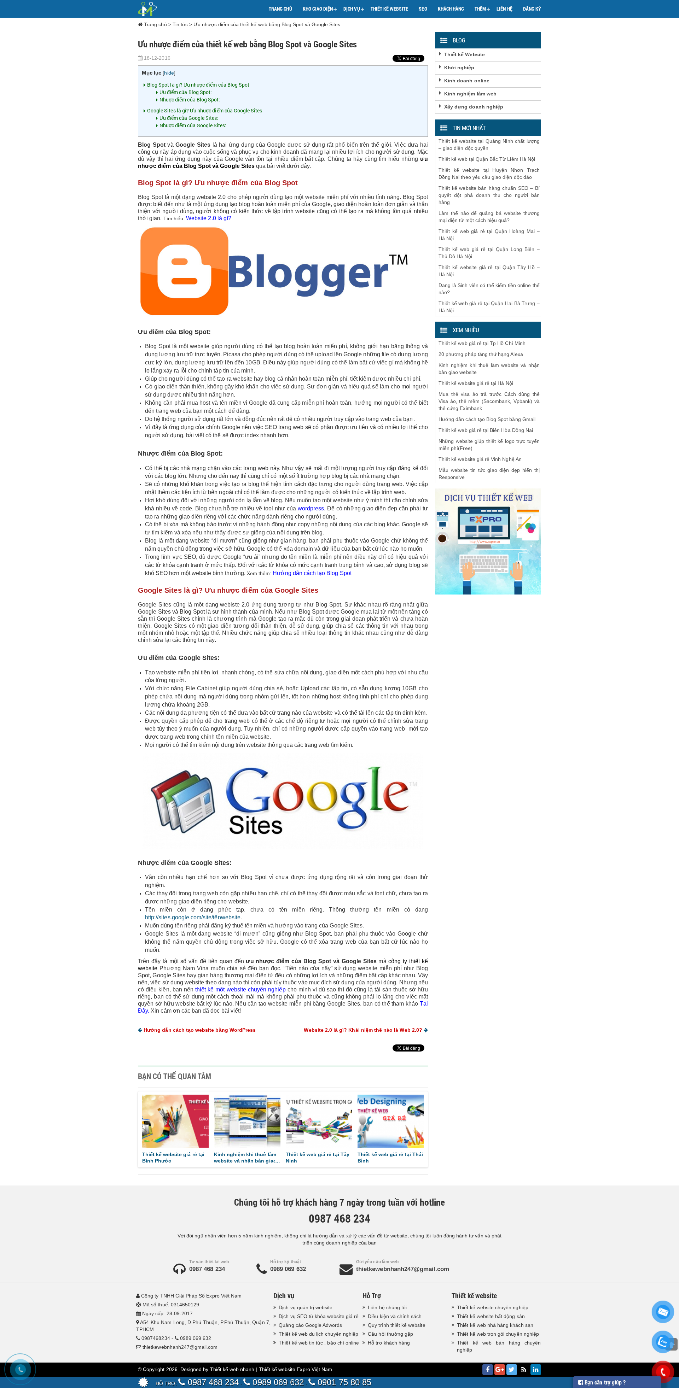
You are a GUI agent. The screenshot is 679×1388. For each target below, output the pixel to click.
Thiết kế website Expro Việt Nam (295, 1369)
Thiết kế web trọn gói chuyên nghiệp (498, 1334)
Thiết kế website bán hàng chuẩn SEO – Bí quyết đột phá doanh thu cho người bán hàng (489, 195)
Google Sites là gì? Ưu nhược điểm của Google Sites (204, 110)
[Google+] (499, 1369)
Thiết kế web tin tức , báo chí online (319, 1343)
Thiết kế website (389, 8)
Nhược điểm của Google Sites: (192, 125)
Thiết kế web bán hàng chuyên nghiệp (499, 1346)
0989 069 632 (288, 1269)
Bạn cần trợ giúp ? (604, 1382)
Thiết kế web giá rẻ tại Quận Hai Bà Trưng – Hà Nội (489, 306)
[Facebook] (487, 1369)
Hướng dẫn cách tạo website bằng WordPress (199, 1030)
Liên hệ (504, 8)
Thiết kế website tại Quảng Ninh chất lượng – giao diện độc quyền (489, 144)
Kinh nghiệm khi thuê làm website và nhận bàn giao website (489, 368)
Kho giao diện (320, 9)
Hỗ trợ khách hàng (389, 1343)
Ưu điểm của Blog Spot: (185, 92)
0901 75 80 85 (343, 1382)
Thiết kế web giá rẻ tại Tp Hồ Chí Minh (316, 1158)
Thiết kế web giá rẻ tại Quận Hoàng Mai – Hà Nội (489, 234)
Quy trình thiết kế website (396, 1325)
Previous (132, 1127)
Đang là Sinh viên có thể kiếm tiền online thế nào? (489, 288)
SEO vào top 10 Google (242, 1154)
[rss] (523, 1369)
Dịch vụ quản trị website (305, 1307)
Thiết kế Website (464, 54)
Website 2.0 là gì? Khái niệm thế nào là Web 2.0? (363, 1030)
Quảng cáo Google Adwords (310, 1325)
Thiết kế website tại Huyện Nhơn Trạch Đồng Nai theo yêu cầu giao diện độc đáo (489, 173)
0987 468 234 (207, 1269)
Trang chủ (280, 8)
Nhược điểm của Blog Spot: (189, 99)
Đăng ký (532, 8)
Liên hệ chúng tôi (387, 1307)
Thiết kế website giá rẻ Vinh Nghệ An (480, 459)
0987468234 (155, 1338)
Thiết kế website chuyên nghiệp (492, 1307)
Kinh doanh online (466, 80)
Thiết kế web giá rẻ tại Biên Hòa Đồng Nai (486, 430)
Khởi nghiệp (459, 67)
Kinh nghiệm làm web (470, 93)
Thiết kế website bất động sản (490, 1316)
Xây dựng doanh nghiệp (473, 107)
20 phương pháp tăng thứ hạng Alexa (481, 354)
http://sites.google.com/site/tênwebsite (192, 917)
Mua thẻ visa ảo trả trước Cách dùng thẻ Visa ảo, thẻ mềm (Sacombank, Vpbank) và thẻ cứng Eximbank (489, 401)
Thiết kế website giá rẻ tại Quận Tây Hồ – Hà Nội (489, 270)
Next (434, 1127)
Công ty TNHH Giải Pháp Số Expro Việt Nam (191, 1296)
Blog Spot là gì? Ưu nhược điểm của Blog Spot (198, 84)
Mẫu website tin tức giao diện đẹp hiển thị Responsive (489, 473)
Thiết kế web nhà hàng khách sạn (495, 1325)
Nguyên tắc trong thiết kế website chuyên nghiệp (173, 1158)
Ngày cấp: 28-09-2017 (167, 1313)
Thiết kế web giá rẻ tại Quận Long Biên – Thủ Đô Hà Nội (489, 252)
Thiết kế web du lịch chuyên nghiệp (318, 1334)
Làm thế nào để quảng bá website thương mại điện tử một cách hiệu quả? (489, 216)
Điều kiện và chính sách (395, 1316)
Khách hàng (451, 8)
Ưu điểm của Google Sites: (188, 118)
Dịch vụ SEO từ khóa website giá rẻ (319, 1316)
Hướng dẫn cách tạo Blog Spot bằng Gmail (487, 419)
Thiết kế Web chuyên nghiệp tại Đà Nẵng (383, 1158)
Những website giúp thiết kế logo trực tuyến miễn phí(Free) (489, 444)
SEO (423, 8)
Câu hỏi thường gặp (390, 1334)
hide (169, 73)
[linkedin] (535, 1369)
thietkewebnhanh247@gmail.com (402, 1269)
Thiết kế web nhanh (232, 1369)
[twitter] (511, 1369)
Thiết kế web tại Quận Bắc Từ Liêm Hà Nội (487, 159)
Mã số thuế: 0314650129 (171, 1304)
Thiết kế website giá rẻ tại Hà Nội (476, 383)
